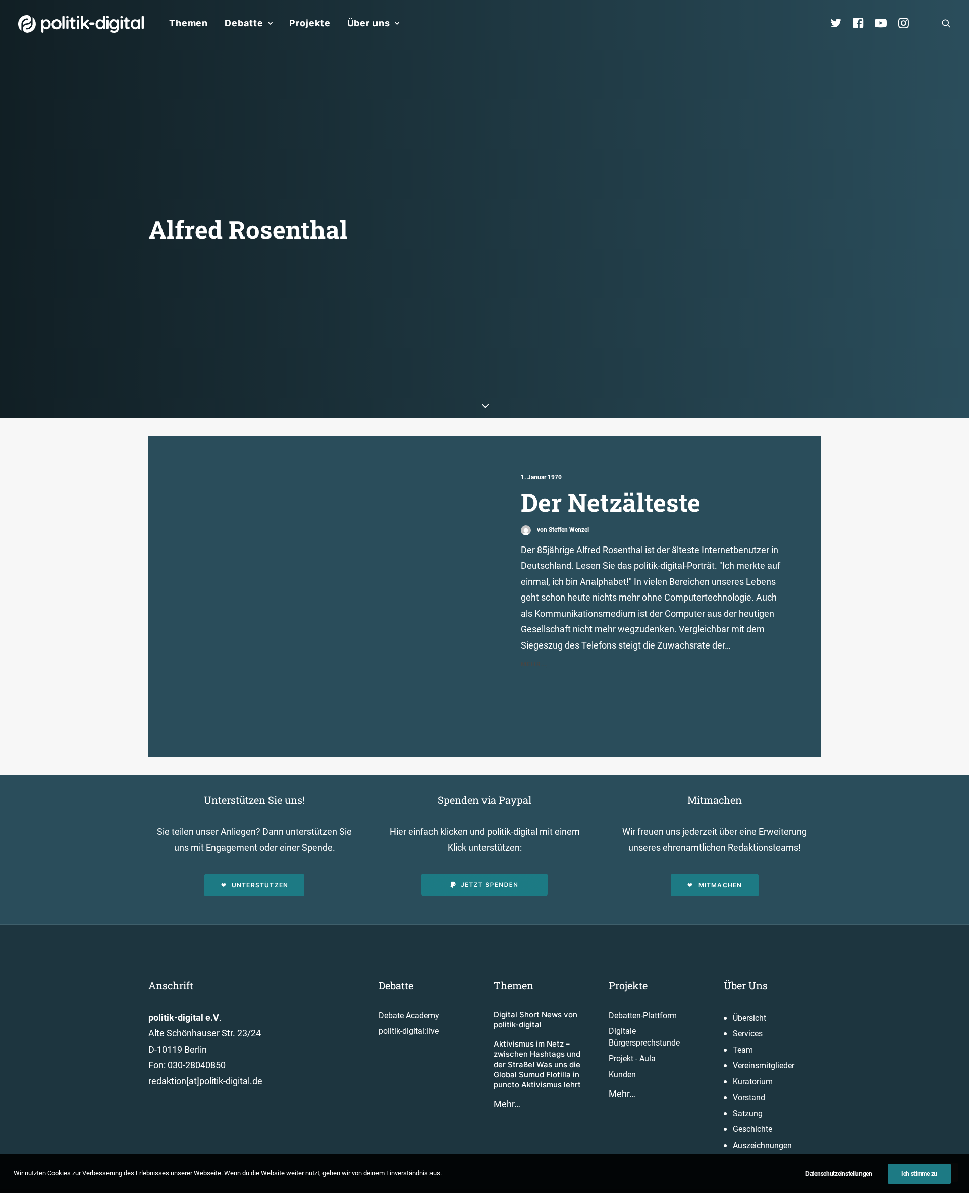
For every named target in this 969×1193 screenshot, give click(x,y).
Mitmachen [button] (720, 885)
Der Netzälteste (611, 502)
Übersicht (749, 1018)
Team (743, 1050)
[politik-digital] (81, 24)
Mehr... (534, 664)
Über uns (368, 23)
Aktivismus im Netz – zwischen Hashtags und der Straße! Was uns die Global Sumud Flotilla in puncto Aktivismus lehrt (537, 1064)
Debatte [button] (244, 23)
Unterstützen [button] (260, 885)
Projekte (309, 23)
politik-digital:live (409, 1031)
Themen (188, 23)
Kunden (622, 1074)
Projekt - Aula (632, 1058)
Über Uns (746, 985)
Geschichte (752, 1129)
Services (748, 1033)
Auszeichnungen (762, 1145)
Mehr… (507, 1104)
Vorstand (749, 1097)
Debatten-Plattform (643, 1015)
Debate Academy (409, 1015)
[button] (946, 23)
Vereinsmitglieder (763, 1065)
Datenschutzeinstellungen (838, 1173)
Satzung (748, 1113)
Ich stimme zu (919, 1173)
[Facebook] (862, 23)
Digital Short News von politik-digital (535, 1019)
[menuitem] (188, 23)
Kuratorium (753, 1081)
